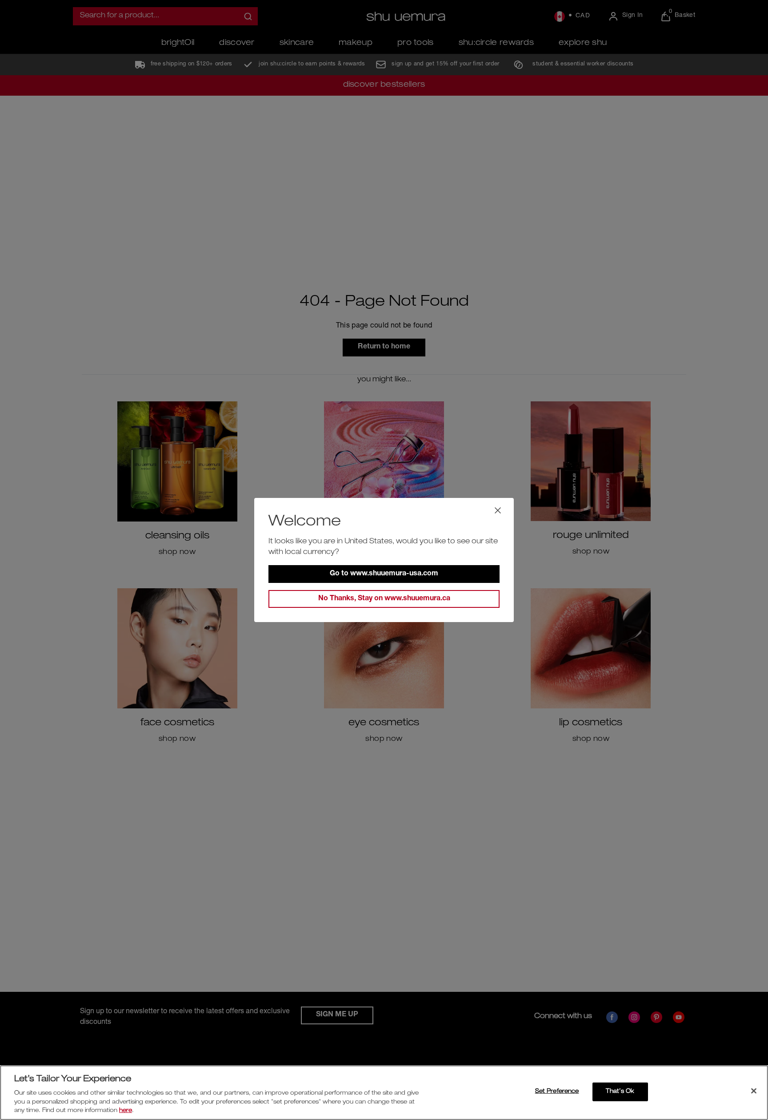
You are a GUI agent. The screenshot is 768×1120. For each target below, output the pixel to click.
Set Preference (557, 1092)
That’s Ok (620, 1092)
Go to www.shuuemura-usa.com (384, 574)
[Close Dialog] (497, 510)
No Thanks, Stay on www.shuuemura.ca (384, 598)
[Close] (754, 1091)
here (125, 1111)
